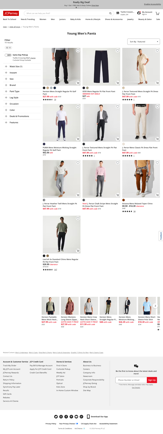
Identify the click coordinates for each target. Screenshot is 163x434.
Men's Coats (33, 352)
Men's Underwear (21, 352)
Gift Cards (7, 394)
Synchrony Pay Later (11, 387)
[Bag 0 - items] (157, 13)
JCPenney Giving (90, 383)
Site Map (87, 390)
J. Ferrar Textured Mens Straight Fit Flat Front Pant (100, 148)
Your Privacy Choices (67, 424)
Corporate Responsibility (93, 379)
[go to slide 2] (78, 7)
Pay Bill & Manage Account (41, 365)
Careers (86, 369)
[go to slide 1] (76, 7)
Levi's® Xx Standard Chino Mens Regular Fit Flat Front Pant (60, 260)
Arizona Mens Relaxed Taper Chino (137, 203)
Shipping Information (12, 383)
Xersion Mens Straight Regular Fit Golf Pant (59, 92)
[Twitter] (56, 416)
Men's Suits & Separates (61, 352)
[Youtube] (76, 416)
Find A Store (61, 365)
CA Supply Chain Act (88, 424)
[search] (111, 13)
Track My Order (9, 365)
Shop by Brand (89, 387)
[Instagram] (61, 416)
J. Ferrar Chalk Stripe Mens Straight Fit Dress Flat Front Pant (100, 204)
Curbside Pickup (63, 369)
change (33, 58)
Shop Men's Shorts (45, 352)
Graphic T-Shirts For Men (80, 352)
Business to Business (92, 365)
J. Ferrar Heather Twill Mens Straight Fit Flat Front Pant (60, 204)
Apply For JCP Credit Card (40, 369)
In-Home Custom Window (67, 390)
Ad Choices (79, 428)
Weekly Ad (60, 372)
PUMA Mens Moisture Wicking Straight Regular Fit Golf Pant (59, 148)
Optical (59, 383)
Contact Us (7, 376)
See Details (136, 387)
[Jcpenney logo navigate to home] (11, 13)
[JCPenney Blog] (81, 416)
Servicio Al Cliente (10, 401)
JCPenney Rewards (11, 372)
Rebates (6, 397)
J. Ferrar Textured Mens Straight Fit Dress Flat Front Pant (140, 92)
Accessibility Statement (108, 424)
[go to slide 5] (85, 7)
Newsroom (87, 376)
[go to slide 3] (81, 7)
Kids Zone (60, 387)
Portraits (60, 379)
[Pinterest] (71, 416)
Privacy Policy (51, 424)
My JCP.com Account (11, 369)
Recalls (6, 390)
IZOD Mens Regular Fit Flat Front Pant (99, 91)
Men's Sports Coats (96, 352)
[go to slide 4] (83, 7)
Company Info (89, 372)
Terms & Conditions (65, 428)
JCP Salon (60, 376)
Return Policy (8, 379)
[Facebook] (66, 416)
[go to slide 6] (87, 7)
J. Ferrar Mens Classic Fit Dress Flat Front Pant (140, 148)
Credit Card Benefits (38, 372)
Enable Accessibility (152, 4)
